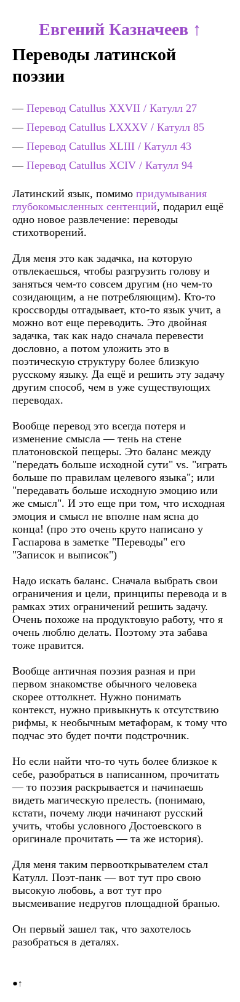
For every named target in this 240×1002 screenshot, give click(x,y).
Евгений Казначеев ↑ (120, 29)
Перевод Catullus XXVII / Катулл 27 (111, 108)
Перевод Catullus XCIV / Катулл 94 (109, 165)
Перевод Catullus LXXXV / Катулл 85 (115, 127)
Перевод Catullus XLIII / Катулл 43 (108, 146)
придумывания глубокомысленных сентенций (109, 200)
